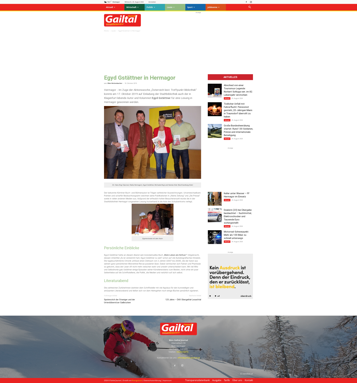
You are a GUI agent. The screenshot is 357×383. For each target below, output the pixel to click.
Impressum (167, 380)
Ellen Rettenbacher (115, 83)
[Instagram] (251, 2)
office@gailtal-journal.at (189, 357)
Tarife (227, 380)
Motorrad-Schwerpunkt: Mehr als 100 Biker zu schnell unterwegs (236, 234)
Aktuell (109, 7)
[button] (249, 7)
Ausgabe (216, 380)
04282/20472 (182, 352)
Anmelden (152, 2)
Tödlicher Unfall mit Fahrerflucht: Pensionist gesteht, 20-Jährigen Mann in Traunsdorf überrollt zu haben (238, 110)
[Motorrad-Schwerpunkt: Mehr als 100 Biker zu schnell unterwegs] (215, 237)
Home (106, 31)
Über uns (237, 380)
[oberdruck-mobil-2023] (230, 298)
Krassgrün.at (137, 380)
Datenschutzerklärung (152, 380)
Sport (190, 7)
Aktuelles (230, 77)
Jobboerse (212, 7)
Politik (150, 7)
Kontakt (249, 380)
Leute (169, 7)
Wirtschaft (131, 7)
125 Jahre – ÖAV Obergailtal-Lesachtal (183, 299)
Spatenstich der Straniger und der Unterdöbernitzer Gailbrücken (119, 301)
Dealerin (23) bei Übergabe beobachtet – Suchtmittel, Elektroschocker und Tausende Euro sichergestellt (238, 216)
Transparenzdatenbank (197, 380)
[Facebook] (246, 2)
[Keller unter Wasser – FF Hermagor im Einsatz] (215, 199)
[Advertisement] (198, 20)
